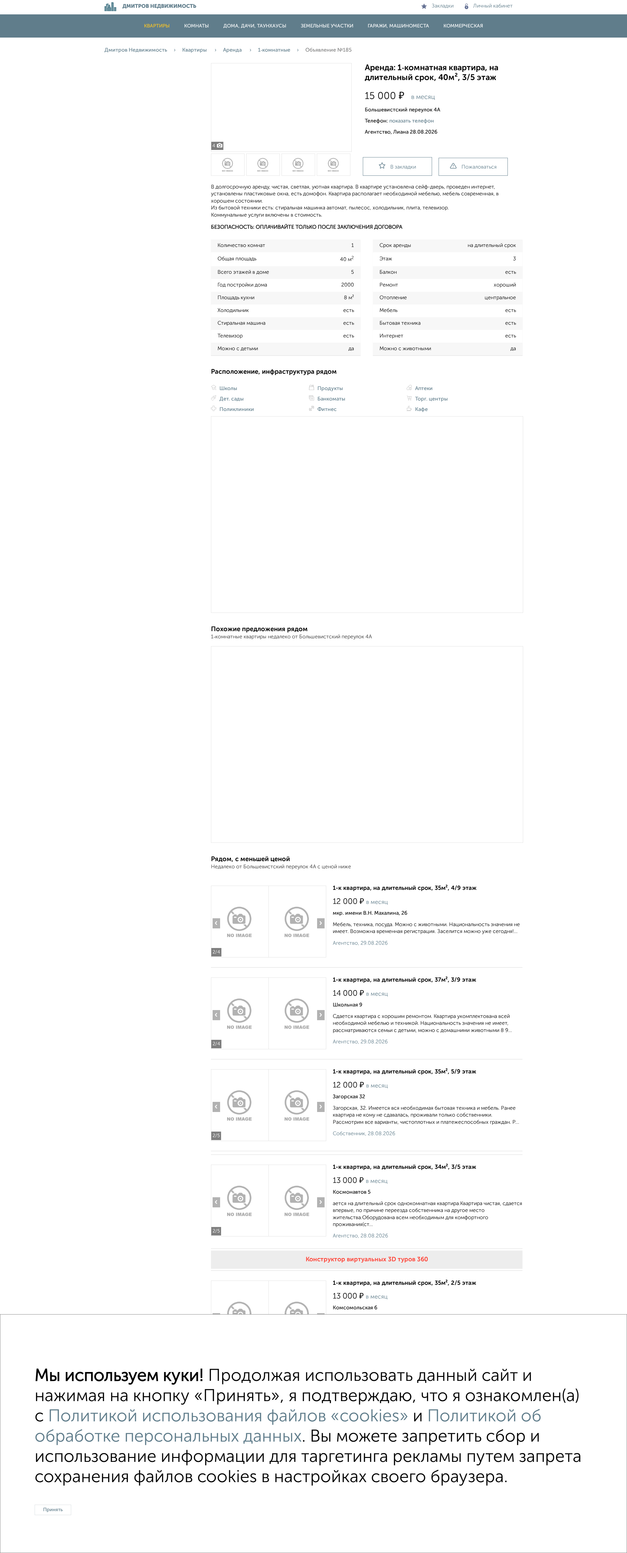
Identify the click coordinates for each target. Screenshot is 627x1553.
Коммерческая (463, 26)
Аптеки (423, 388)
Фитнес (326, 409)
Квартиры (157, 26)
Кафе (421, 409)
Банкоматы (330, 399)
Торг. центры (431, 399)
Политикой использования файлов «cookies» (228, 1416)
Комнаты (196, 26)
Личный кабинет (493, 6)
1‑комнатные (274, 50)
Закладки (443, 6)
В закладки (403, 167)
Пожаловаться (479, 167)
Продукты (329, 388)
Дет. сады (231, 399)
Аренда (233, 50)
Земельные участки (327, 26)
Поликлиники (236, 409)
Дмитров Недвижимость (135, 50)
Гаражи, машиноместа (398, 26)
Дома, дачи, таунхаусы (254, 26)
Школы (227, 388)
